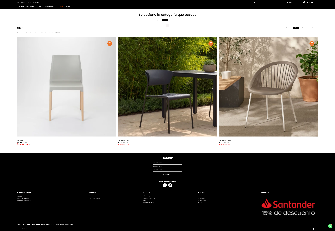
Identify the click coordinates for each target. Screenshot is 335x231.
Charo (40, 6)
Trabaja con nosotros (94, 198)
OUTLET (61, 6)
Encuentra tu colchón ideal (24, 200)
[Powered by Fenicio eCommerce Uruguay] (315, 229)
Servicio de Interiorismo (23, 198)
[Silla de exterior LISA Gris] (167, 87)
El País (68, 6)
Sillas (36, 32)
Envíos (18, 2)
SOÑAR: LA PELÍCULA (50, 6)
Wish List (200, 202)
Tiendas (29, 2)
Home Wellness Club (37, 2)
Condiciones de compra (149, 198)
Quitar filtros (58, 32)
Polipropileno (46, 32)
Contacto (23, 2)
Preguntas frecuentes (149, 202)
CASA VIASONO (30, 6)
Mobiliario (28, 32)
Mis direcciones (202, 200)
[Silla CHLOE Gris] (66, 87)
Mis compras (201, 198)
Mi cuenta (200, 196)
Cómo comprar (147, 196)
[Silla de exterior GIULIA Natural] (268, 87)
